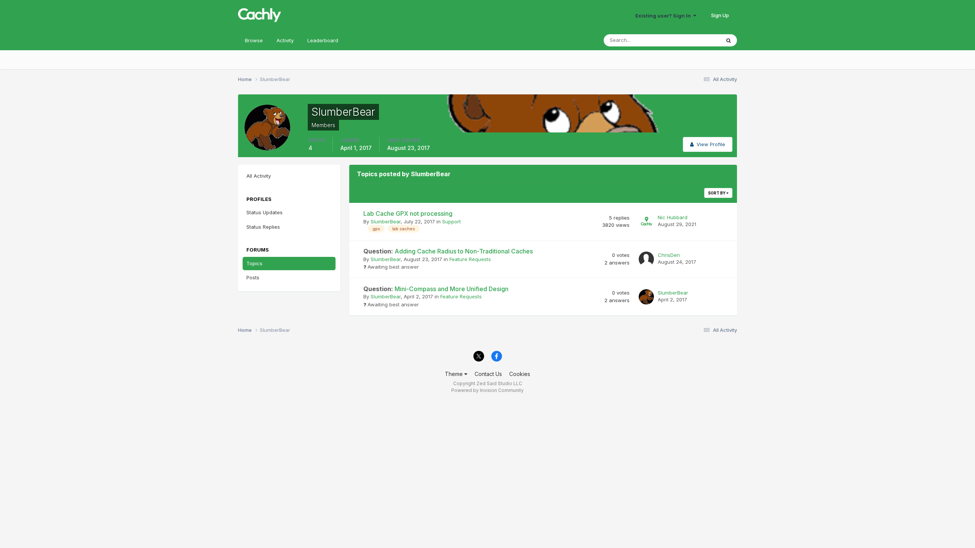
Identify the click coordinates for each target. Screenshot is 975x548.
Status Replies (263, 227)
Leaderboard (322, 40)
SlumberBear (386, 221)
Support (451, 221)
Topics (254, 263)
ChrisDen (669, 255)
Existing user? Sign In (664, 16)
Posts (252, 277)
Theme (454, 374)
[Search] (728, 40)
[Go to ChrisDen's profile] (646, 259)
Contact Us (488, 374)
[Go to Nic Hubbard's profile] (646, 221)
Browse (254, 40)
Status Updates (692, 40)
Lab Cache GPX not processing (407, 213)
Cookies (519, 374)
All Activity (258, 176)
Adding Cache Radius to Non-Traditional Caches (448, 251)
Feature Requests (470, 259)
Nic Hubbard (672, 217)
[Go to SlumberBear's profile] (646, 296)
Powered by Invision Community (487, 390)
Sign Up (720, 15)
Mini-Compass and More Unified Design (435, 289)
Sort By (717, 193)
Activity (285, 40)
